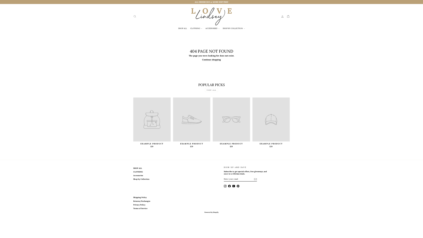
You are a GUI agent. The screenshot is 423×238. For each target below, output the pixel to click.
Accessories (211, 28)
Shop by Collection (233, 28)
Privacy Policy (139, 205)
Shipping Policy (140, 197)
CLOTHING (195, 28)
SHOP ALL (182, 28)
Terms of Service (140, 208)
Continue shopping (211, 59)
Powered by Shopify (211, 212)
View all (211, 90)
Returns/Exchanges (141, 201)
